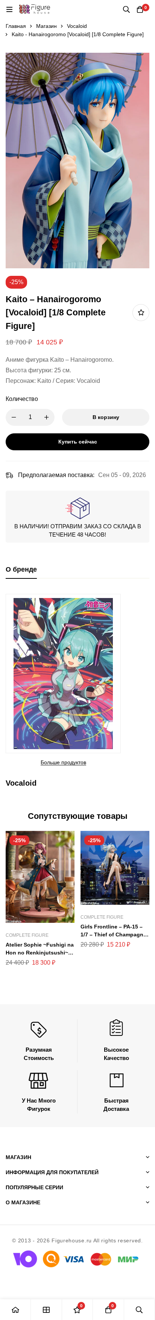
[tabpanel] (77, 693)
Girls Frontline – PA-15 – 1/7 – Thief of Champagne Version (113, 934)
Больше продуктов (63, 762)
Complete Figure (27, 935)
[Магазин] (46, 1309)
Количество (22, 399)
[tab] (21, 569)
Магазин (46, 26)
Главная (16, 26)
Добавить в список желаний (140, 312)
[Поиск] (126, 9)
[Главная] (15, 1309)
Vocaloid (77, 26)
